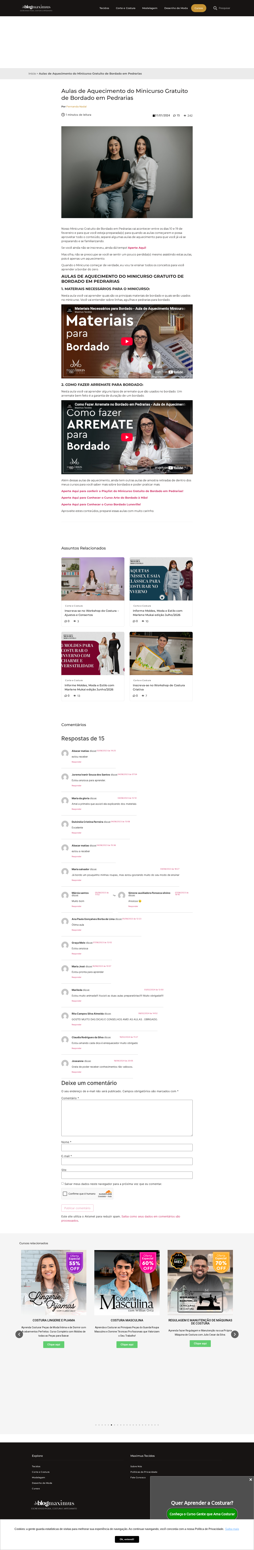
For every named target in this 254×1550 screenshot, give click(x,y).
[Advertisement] (127, 42)
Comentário (70, 1098)
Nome (66, 1142)
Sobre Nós (136, 1466)
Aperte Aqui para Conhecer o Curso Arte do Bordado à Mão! (104, 497)
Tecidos (104, 8)
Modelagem (149, 8)
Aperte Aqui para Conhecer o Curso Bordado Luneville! (101, 504)
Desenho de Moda (176, 8)
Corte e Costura (125, 8)
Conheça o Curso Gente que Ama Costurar (202, 1514)
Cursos (199, 8)
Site (63, 1169)
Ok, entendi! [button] (127, 1539)
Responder (76, 762)
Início (32, 73)
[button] (19, 1334)
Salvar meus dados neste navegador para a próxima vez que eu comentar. (113, 1183)
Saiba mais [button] (232, 1529)
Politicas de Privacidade (143, 1472)
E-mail (66, 1156)
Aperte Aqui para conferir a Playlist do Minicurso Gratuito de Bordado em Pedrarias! (122, 491)
